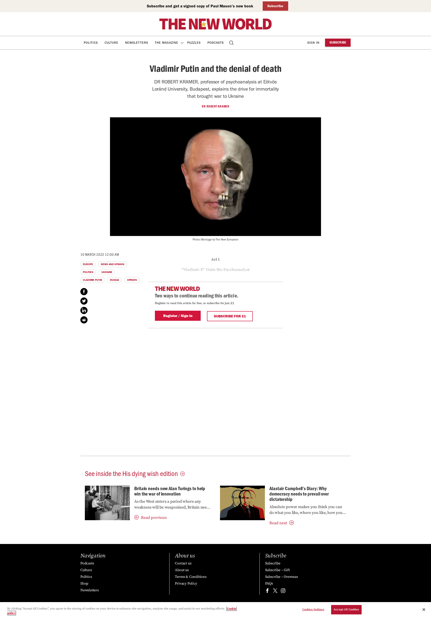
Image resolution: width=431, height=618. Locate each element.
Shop (84, 583)
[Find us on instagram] (283, 591)
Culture (111, 43)
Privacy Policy (186, 583)
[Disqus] (215, 398)
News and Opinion (112, 264)
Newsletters (136, 43)
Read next (278, 523)
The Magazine (166, 43)
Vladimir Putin (92, 280)
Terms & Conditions (190, 576)
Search (231, 43)
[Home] (215, 24)
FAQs (269, 583)
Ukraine (106, 272)
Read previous (154, 517)
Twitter (84, 301)
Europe (88, 264)
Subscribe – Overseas (281, 576)
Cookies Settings (313, 609)
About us (182, 570)
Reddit (84, 319)
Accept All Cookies (346, 609)
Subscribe (275, 6)
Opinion (132, 280)
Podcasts (215, 43)
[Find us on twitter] (275, 591)
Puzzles (194, 43)
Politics (91, 43)
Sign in (313, 43)
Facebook (84, 291)
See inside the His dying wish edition (131, 473)
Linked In (84, 310)
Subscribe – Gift (277, 570)
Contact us (183, 563)
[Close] (424, 609)
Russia (114, 280)
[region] (215, 610)
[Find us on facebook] (267, 591)
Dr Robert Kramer (215, 106)
